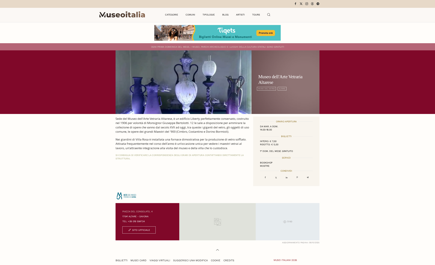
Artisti (240, 14)
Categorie (171, 14)
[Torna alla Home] (122, 14)
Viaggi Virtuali (160, 260)
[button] (269, 14)
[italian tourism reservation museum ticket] (217, 33)
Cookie (215, 260)
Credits (228, 260)
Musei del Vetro (266, 89)
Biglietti (121, 260)
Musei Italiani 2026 (285, 260)
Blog (225, 14)
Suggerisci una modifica (190, 260)
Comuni (190, 14)
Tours (256, 14)
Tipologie (209, 14)
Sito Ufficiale (141, 230)
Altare (282, 89)
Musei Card (138, 260)
